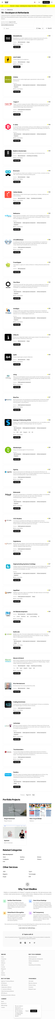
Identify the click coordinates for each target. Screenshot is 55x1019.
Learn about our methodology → (27, 928)
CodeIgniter (6, 859)
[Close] (39, 1011)
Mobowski (16, 492)
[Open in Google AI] (25, 942)
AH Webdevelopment (20, 611)
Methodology (4, 1005)
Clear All (49, 28)
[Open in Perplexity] (30, 942)
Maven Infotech (18, 658)
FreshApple (17, 262)
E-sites (15, 125)
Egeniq (15, 469)
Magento (5, 874)
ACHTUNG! (17, 57)
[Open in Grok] (34, 942)
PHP (4, 861)
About (2, 1001)
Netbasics (16, 213)
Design (30, 963)
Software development (34, 961)
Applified (16, 590)
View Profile (17, 47)
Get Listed (46, 2)
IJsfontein (16, 723)
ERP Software (4, 993)
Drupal (4, 876)
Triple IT (16, 102)
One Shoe (16, 282)
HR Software (4, 983)
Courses (3, 966)
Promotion (31, 987)
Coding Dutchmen (19, 702)
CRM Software (4, 985)
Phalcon (39, 859)
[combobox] (35, 2)
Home (2, 9)
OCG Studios (17, 518)
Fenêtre (15, 772)
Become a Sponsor (33, 983)
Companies (3, 959)
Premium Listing (32, 985)
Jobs (2, 970)
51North (16, 335)
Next (33, 794)
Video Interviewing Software (7, 991)
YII (5, 9)
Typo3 (30, 871)
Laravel (22, 859)
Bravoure (16, 171)
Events (2, 965)
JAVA (4, 871)
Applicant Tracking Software (7, 981)
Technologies (32, 874)
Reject (27, 1011)
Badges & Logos (32, 989)
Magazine (3, 968)
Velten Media (17, 192)
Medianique (17, 447)
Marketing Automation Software (8, 995)
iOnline (15, 77)
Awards (3, 961)
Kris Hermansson (19, 683)
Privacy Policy (20, 1013)
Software (3, 963)
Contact (3, 1007)
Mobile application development (36, 959)
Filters (40, 28)
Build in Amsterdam (19, 151)
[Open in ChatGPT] (20, 942)
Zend (4, 857)
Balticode (16, 632)
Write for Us (3, 1003)
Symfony (22, 857)
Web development (8, 854)
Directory (3, 974)
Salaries (3, 972)
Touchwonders (18, 749)
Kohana (39, 857)
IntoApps (16, 308)
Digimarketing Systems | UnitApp (24, 564)
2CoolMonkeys (18, 240)
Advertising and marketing (34, 965)
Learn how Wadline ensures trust (7, 24)
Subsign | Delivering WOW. (22, 420)
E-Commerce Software (6, 989)
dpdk (15, 355)
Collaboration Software (6, 987)
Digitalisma (17, 541)
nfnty (15, 374)
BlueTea (16, 397)
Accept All (33, 1011)
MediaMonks (17, 36)
